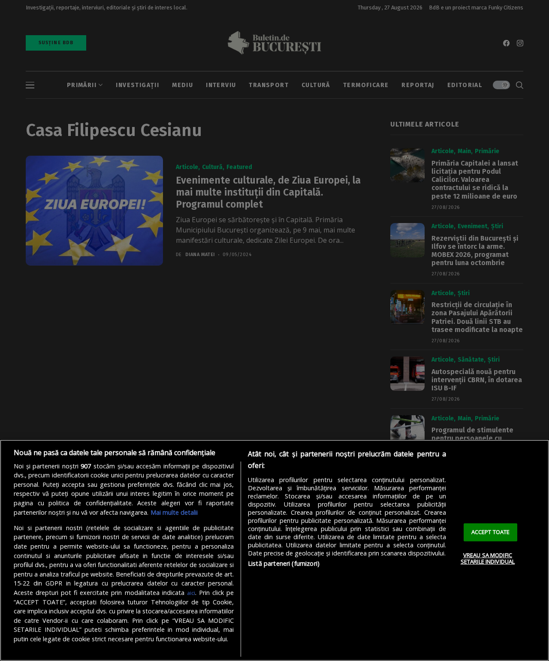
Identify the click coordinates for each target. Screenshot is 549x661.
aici (191, 593)
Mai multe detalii (174, 512)
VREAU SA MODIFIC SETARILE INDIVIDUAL (488, 558)
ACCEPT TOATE (490, 532)
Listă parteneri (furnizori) (284, 563)
